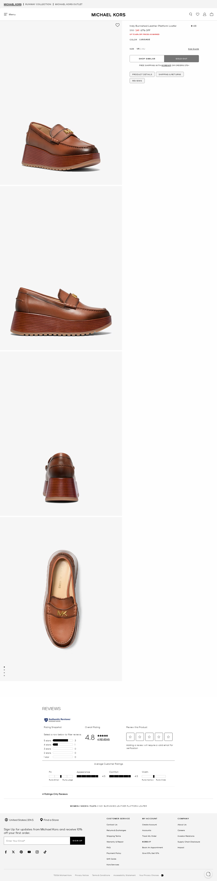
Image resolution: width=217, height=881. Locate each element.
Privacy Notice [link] (82, 875)
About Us (182, 824)
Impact (181, 847)
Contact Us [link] (112, 824)
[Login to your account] (204, 14)
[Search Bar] (190, 14)
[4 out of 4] (4, 675)
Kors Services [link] (113, 864)
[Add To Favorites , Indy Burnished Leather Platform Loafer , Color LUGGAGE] (117, 25)
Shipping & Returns (170, 74)
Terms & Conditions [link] (101, 875)
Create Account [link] (149, 824)
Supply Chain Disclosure (189, 841)
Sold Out (181, 58)
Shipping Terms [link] (114, 836)
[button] (208, 874)
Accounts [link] (146, 830)
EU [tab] (143, 49)
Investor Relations (186, 836)
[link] (5, 852)
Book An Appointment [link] (152, 847)
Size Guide (193, 49)
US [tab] (138, 49)
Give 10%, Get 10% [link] (150, 853)
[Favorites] (197, 14)
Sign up (77, 840)
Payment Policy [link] (114, 853)
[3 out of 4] (4, 672)
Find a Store (51, 819)
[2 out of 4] (4, 669)
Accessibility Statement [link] (124, 875)
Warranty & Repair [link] (115, 841)
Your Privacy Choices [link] (149, 875)
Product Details (142, 74)
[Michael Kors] (108, 14)
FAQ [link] (109, 847)
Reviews (137, 80)
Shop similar (147, 58)
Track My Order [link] (149, 836)
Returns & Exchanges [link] (116, 830)
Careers (181, 830)
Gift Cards (111, 859)
